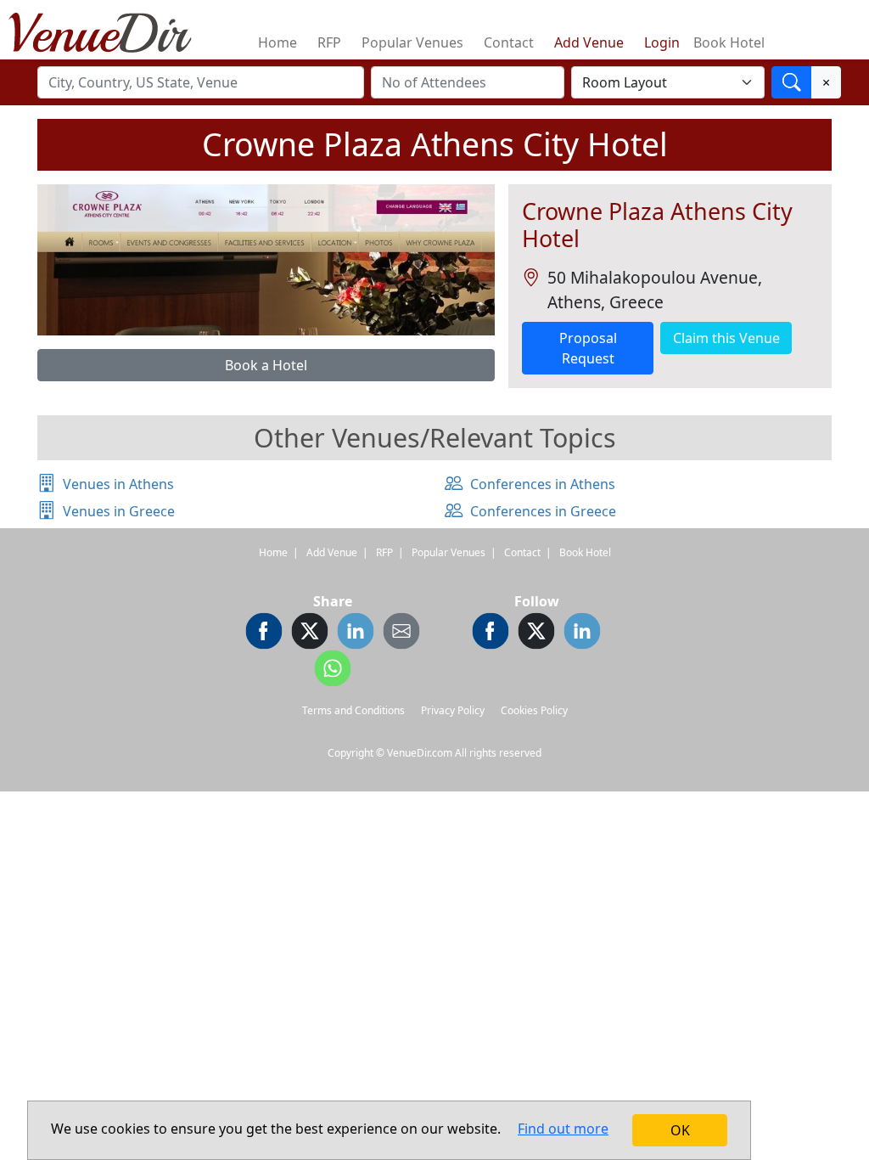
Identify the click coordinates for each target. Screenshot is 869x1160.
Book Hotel (729, 42)
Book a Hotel (266, 365)
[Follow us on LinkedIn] (582, 633)
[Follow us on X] (536, 633)
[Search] (791, 82)
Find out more (563, 1128)
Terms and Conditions (353, 710)
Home (277, 42)
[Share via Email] (401, 633)
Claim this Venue (726, 338)
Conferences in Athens (542, 484)
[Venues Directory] (108, 29)
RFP (329, 42)
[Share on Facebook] (264, 633)
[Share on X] (310, 633)
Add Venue (589, 42)
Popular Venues (412, 42)
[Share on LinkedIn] (355, 633)
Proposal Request (588, 348)
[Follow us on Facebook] (490, 633)
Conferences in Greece (543, 511)
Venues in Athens (118, 484)
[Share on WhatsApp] (332, 671)
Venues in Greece (119, 511)
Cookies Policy (534, 710)
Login (662, 42)
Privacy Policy (453, 710)
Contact (509, 42)
